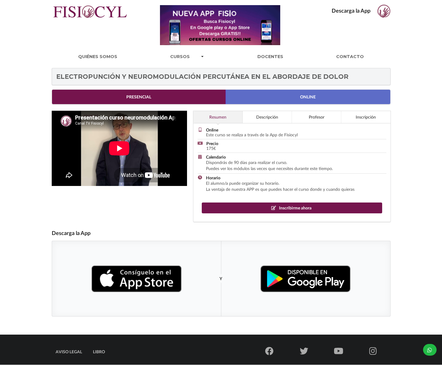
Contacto (350, 56)
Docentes (270, 56)
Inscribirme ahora (295, 207)
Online (308, 96)
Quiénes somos (97, 56)
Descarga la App (352, 10)
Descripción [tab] (267, 116)
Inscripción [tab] (366, 116)
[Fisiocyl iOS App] (136, 278)
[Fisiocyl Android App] (305, 278)
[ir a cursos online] (222, 24)
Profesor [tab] (316, 116)
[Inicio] (90, 17)
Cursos (180, 56)
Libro (99, 351)
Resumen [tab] (217, 116)
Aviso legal (69, 351)
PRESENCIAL (138, 96)
